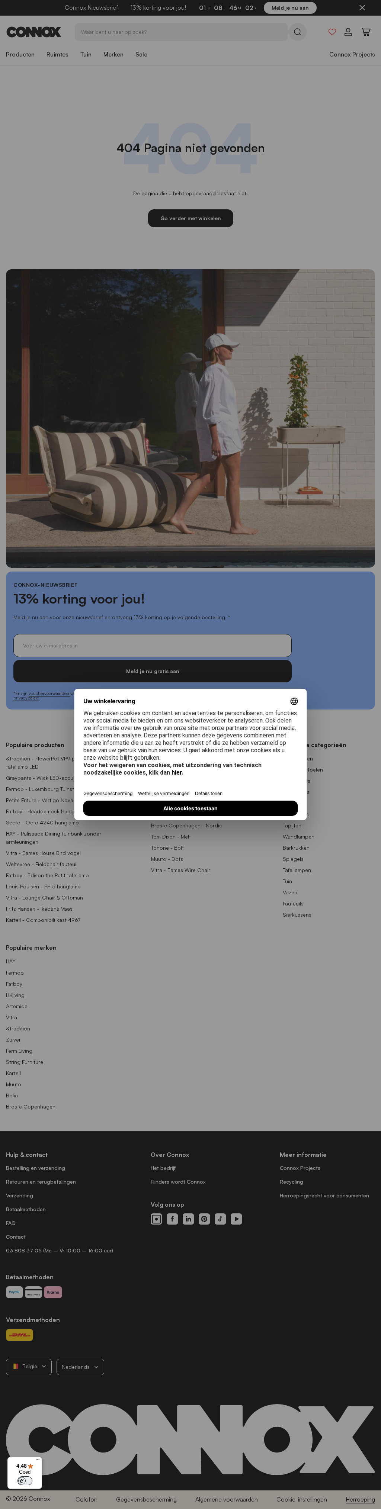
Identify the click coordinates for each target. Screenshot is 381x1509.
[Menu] (37, 1461)
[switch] (24, 1480)
